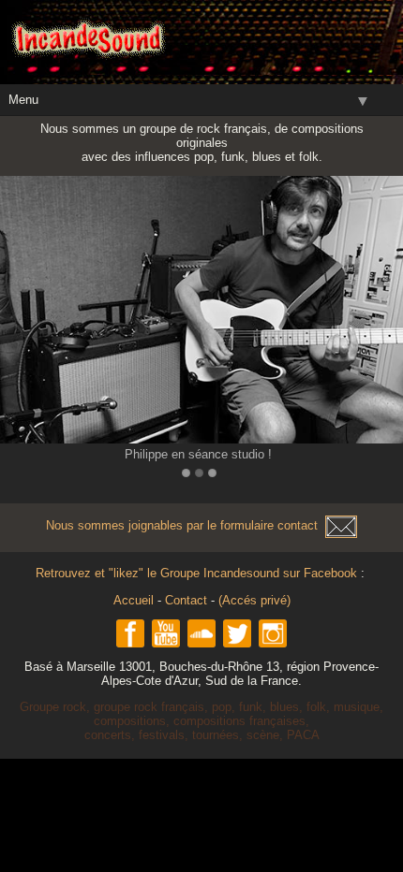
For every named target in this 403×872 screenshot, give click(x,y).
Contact (186, 600)
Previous (18, 313)
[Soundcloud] (201, 633)
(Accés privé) (254, 600)
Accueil (133, 600)
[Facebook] (130, 633)
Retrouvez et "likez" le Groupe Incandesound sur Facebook (198, 573)
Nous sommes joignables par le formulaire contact (185, 525)
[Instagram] (273, 633)
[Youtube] (166, 633)
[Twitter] (237, 633)
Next (385, 313)
